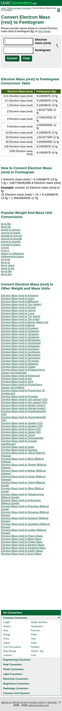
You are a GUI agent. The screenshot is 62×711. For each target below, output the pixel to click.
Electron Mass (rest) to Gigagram (20, 337)
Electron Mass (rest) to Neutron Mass (22, 544)
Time (33, 638)
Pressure (35, 630)
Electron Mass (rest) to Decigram (20, 349)
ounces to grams (10, 232)
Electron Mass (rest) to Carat (17, 313)
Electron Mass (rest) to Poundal (19, 396)
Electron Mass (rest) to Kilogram (19, 295)
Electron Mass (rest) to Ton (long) (20, 319)
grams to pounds (11, 241)
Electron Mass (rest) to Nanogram (20, 357)
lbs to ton (6, 274)
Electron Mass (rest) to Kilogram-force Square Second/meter (23, 371)
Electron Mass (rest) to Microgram (20, 355)
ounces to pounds (11, 238)
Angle (33, 643)
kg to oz (5, 262)
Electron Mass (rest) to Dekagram (20, 346)
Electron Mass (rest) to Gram (17, 298)
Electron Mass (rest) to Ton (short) (20, 316)
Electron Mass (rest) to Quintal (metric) (23, 408)
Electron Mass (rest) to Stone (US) (21, 429)
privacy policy (38, 702)
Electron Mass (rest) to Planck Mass (22, 536)
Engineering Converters (17, 659)
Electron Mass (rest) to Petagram (20, 331)
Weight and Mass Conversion (19, 8)
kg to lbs (6, 223)
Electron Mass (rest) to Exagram (19, 328)
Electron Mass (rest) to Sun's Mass (21, 553)
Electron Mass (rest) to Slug (17, 381)
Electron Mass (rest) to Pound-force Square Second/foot (21, 386)
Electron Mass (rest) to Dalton (18, 366)
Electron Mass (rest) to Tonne (18, 435)
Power (34, 634)
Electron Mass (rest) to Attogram (19, 363)
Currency (7, 655)
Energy (6, 634)
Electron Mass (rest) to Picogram (20, 360)
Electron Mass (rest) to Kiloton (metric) (23, 405)
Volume (7, 626)
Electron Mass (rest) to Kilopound (20, 375)
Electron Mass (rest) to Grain (17, 447)
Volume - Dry (37, 651)
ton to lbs (6, 271)
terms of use (20, 702)
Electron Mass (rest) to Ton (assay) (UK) (24, 402)
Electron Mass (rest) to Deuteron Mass (23, 547)
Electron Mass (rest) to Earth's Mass (22, 550)
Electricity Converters (15, 678)
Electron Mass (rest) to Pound (18, 307)
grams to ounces (10, 229)
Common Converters (15, 617)
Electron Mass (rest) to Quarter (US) (22, 423)
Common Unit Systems (16, 693)
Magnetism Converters (16, 683)
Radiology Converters (15, 688)
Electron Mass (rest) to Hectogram (21, 343)
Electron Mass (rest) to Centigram (20, 352)
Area (5, 630)
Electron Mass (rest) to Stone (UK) (21, 432)
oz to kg (5, 259)
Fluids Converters (13, 669)
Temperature (37, 626)
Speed (6, 643)
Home (3, 8)
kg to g (5, 250)
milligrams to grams (12, 256)
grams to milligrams (12, 253)
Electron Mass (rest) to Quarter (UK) (22, 426)
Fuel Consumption (12, 647)
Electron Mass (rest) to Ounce (18, 310)
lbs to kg (6, 226)
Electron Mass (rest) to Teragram (20, 334)
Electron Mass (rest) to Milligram (20, 301)
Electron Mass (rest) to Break (18, 325)
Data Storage (9, 651)
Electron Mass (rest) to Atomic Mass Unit (24, 322)
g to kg (5, 247)
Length (6, 622)
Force (6, 638)
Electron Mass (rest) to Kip (16, 378)
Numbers (35, 647)
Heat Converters (12, 664)
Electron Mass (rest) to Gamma (19, 449)
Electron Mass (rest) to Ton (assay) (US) (24, 399)
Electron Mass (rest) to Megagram (20, 340)
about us (6, 702)
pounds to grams (11, 244)
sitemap (52, 702)
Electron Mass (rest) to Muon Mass (21, 539)
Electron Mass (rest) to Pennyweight (22, 438)
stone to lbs (7, 268)
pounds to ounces (11, 235)
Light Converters (13, 674)
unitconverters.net (38, 705)
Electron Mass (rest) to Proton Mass (21, 542)
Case (33, 655)
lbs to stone (7, 265)
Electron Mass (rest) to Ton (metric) (21, 304)
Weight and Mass (39, 622)
